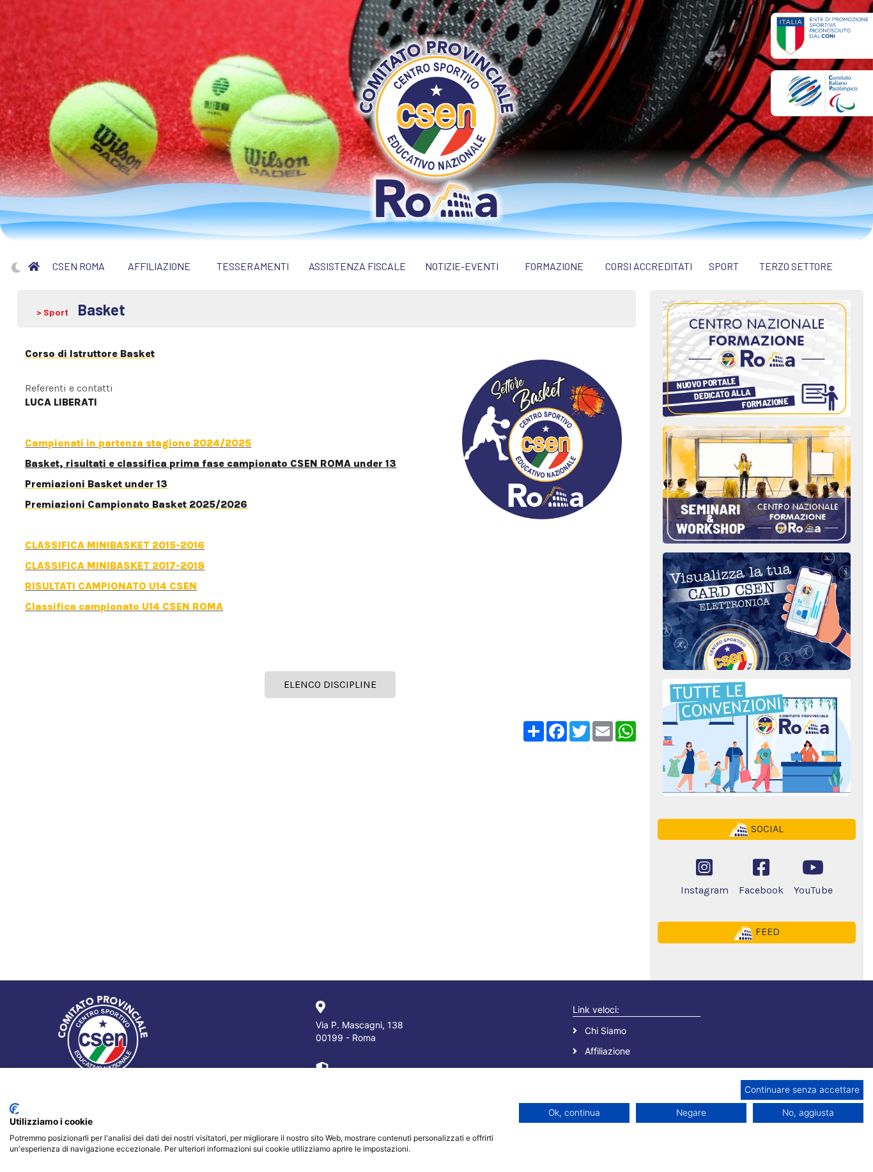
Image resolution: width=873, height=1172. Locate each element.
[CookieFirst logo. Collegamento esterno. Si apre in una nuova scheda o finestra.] (14, 1109)
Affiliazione (607, 1051)
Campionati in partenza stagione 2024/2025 (138, 443)
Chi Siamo (605, 1030)
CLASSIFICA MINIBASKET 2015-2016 (115, 545)
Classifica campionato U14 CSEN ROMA (124, 606)
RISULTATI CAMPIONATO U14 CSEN (111, 586)
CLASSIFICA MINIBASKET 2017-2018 (115, 565)
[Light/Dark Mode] (16, 268)
